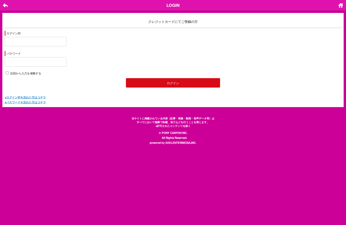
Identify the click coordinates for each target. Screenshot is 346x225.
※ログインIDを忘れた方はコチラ (25, 97)
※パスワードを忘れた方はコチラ (25, 102)
